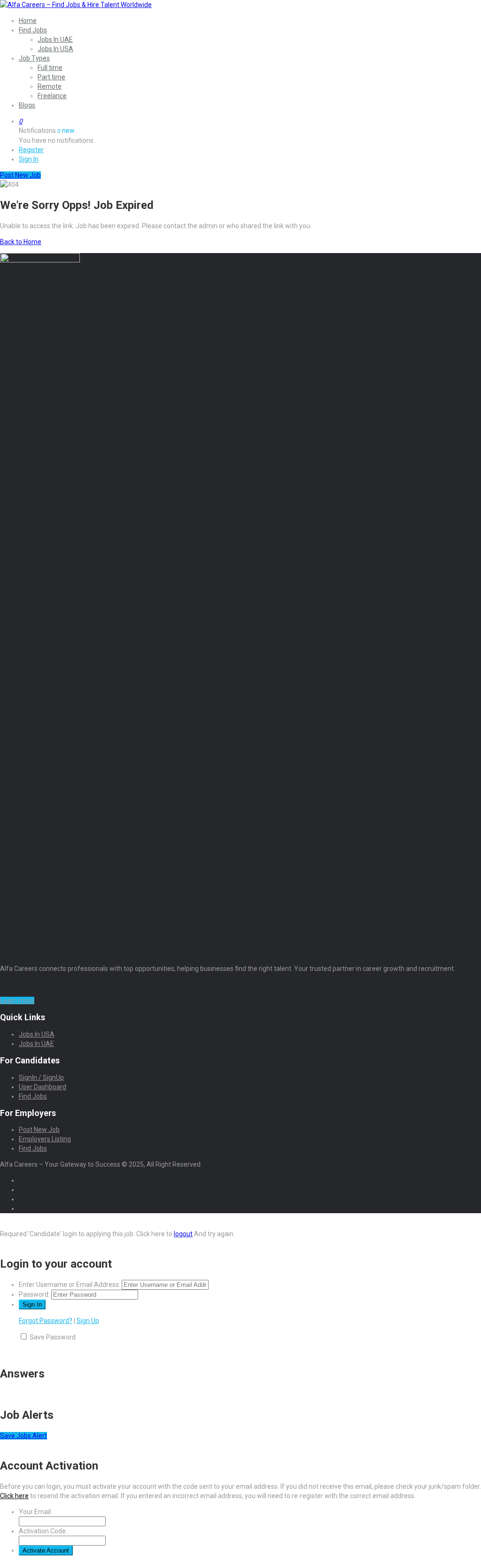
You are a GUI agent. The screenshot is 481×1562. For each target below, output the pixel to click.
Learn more (17, 1000)
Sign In (29, 159)
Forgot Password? (45, 1320)
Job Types (34, 58)
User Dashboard (42, 1087)
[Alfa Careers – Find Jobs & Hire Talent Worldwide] (76, 4)
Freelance (52, 96)
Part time (51, 77)
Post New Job (39, 1129)
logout (183, 1234)
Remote (50, 86)
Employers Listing (45, 1139)
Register (31, 150)
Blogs (27, 105)
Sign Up (88, 1320)
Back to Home (20, 242)
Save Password (53, 1337)
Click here (14, 1496)
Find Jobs (33, 30)
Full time (50, 67)
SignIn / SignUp (41, 1077)
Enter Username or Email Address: (69, 1284)
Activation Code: (43, 1531)
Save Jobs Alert (23, 1435)
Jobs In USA (55, 49)
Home (28, 20)
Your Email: (35, 1512)
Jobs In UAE (55, 39)
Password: (34, 1294)
